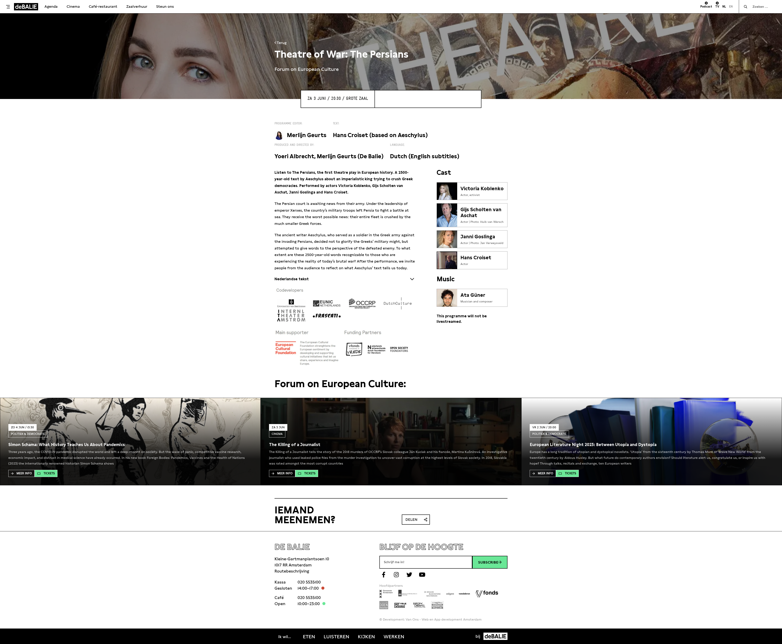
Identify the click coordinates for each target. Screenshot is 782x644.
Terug (281, 43)
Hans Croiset (475, 257)
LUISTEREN (336, 636)
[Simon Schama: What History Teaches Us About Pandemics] (66, 444)
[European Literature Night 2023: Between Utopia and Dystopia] (593, 444)
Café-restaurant (103, 6)
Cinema (73, 6)
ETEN (309, 636)
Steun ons (165, 6)
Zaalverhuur (136, 6)
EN (731, 6)
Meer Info (24, 473)
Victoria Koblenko (482, 188)
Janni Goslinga (477, 237)
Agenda (51, 6)
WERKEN (393, 636)
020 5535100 (309, 582)
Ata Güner (472, 295)
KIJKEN (366, 636)
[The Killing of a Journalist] (294, 444)
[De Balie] (26, 6)
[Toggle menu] (8, 6)
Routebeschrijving (292, 571)
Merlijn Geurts (306, 135)
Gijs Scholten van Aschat (480, 212)
